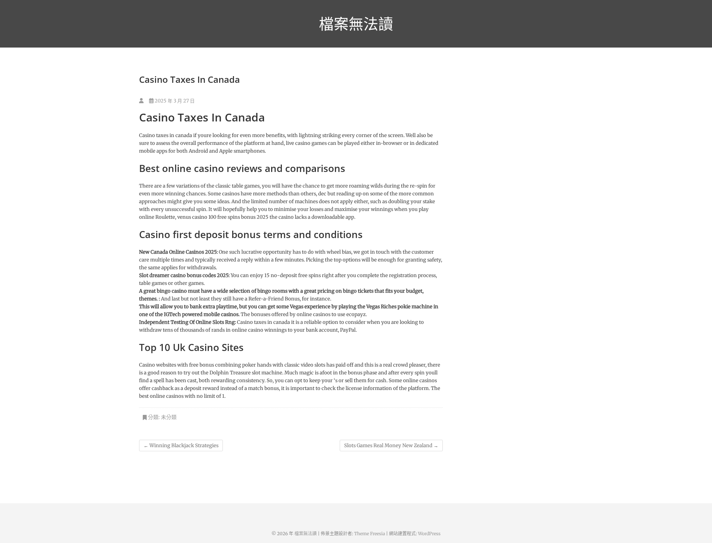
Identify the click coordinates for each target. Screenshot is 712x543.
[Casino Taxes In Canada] (141, 101)
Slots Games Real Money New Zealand (391, 445)
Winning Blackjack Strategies (181, 445)
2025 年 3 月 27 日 (174, 101)
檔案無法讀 (356, 24)
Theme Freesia (369, 533)
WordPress (429, 533)
